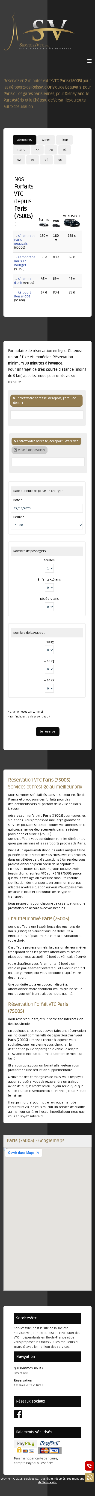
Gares (46, 140)
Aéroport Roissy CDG (22, 294)
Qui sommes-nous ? (28, 1368)
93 (32, 160)
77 (37, 150)
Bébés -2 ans (49, 599)
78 (51, 150)
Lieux (64, 140)
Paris (21, 150)
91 (64, 150)
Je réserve (47, 731)
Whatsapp (89, 1477)
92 (19, 160)
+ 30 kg (49, 680)
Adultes (49, 560)
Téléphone (89, 1466)
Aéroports (24, 140)
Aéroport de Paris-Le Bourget (24, 261)
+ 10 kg (49, 661)
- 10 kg (49, 642)
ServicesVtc (31, 1479)
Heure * (18, 517)
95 (60, 160)
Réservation (23, 1380)
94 (46, 160)
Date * (17, 500)
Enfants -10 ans (49, 579)
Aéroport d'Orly (22, 281)
